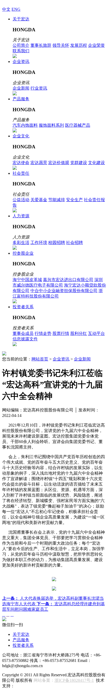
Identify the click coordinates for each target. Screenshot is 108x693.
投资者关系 (23, 307)
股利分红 (78, 333)
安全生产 (74, 199)
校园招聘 (56, 242)
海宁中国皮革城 (27, 279)
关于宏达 (21, 19)
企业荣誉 (96, 45)
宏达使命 (21, 162)
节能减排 (56, 199)
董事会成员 (23, 333)
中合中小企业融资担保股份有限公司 (64, 290)
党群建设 (78, 162)
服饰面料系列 (51, 125)
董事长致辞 (40, 45)
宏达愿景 (38, 162)
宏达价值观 (58, 162)
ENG (16, 9)
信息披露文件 (25, 339)
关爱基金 (38, 199)
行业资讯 (38, 88)
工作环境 (38, 242)
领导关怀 (60, 45)
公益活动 (21, 199)
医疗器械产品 (77, 125)
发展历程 (78, 45)
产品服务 (21, 99)
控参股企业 (23, 253)
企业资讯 (21, 61)
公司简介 (21, 45)
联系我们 (21, 51)
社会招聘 (74, 242)
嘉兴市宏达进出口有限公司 (68, 279)
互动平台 (96, 333)
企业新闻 (21, 88)
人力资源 (21, 216)
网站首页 (39, 359)
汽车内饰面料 (25, 125)
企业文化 (21, 136)
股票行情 (60, 333)
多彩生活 (21, 242)
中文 (6, 9)
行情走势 (43, 333)
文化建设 (96, 162)
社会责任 (21, 173)
